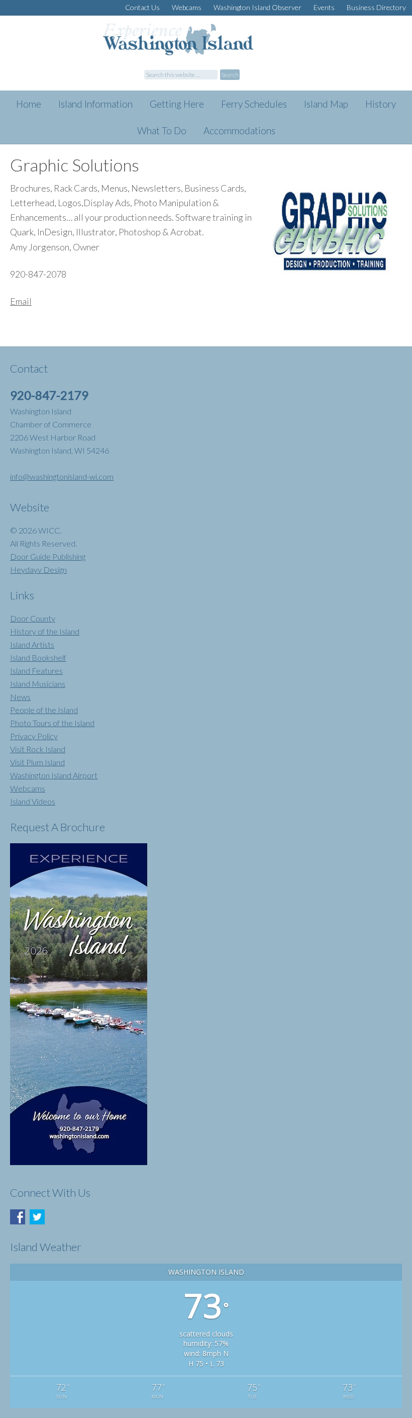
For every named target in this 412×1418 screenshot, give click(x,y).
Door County (32, 618)
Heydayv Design (38, 569)
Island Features (36, 670)
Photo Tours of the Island (52, 723)
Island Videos (32, 801)
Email (21, 301)
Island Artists (32, 644)
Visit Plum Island (37, 762)
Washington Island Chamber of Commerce (203, 46)
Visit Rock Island (37, 749)
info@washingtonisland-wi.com (62, 476)
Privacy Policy (34, 736)
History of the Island (44, 631)
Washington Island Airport (53, 775)
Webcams (27, 788)
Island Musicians (37, 683)
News (20, 696)
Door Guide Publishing (47, 556)
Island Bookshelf (38, 657)
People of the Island (44, 710)
